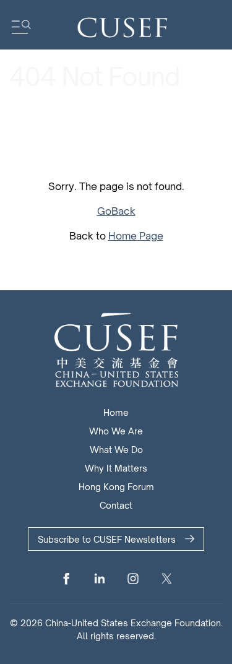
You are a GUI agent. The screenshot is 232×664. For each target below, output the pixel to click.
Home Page (135, 236)
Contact (116, 505)
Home (116, 412)
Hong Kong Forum (116, 486)
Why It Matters (116, 468)
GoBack (116, 211)
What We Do (116, 449)
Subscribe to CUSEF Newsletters (107, 539)
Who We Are (116, 431)
